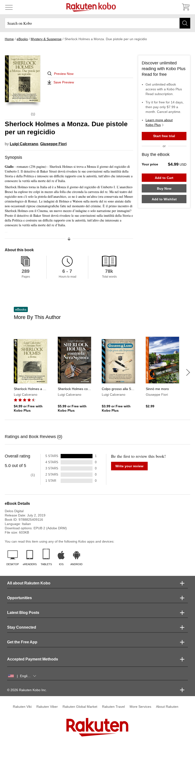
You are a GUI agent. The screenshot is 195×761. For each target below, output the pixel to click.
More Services (140, 706)
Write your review (129, 466)
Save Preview (64, 82)
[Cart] (185, 7)
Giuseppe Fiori (53, 144)
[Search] (185, 23)
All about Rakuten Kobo (28, 583)
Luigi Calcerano (24, 144)
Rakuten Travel (113, 706)
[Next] (188, 372)
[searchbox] (97, 23)
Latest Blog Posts (23, 613)
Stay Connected (21, 627)
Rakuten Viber (47, 706)
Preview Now (63, 74)
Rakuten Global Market (80, 706)
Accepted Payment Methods (32, 659)
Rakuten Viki (22, 706)
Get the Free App (22, 642)
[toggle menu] (9, 7)
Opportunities (19, 598)
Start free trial (164, 136)
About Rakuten (167, 706)
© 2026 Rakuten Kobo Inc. (27, 690)
